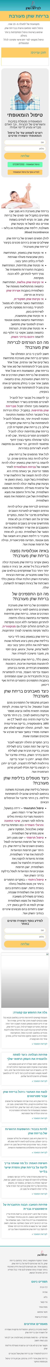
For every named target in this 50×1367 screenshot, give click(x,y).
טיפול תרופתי (35, 837)
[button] (9, 5)
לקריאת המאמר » (39, 1044)
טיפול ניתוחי (36, 879)
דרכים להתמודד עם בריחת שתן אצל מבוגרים (28, 1353)
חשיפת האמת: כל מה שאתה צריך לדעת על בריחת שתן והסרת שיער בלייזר (25, 1167)
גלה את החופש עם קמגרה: (30, 1012)
